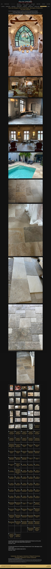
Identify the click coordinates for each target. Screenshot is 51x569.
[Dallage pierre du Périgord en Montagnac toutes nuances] (18, 464)
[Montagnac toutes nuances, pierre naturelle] (24, 445)
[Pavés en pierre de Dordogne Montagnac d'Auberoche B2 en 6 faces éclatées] (31, 529)
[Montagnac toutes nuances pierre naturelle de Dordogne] (37, 503)
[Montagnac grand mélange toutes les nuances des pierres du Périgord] (37, 509)
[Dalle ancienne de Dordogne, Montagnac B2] (11, 522)
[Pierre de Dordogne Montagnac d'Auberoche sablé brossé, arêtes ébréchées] (37, 529)
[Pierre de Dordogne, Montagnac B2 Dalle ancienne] (37, 516)
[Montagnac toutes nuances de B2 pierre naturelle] (25, 191)
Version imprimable (4, 565)
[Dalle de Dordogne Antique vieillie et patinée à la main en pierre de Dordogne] (24, 522)
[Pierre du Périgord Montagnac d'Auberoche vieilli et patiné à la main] (18, 535)
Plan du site (9, 565)
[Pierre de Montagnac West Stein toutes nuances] (24, 471)
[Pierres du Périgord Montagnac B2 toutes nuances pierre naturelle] (25, 327)
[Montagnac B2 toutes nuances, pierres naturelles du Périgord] (25, 230)
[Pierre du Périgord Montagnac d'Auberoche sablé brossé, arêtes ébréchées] (11, 535)
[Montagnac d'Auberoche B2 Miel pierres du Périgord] (37, 420)
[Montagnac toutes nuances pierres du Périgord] (11, 510)
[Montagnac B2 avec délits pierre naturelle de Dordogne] (11, 503)
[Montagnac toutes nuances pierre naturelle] (25, 111)
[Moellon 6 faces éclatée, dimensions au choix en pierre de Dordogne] (18, 522)
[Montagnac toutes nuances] (31, 458)
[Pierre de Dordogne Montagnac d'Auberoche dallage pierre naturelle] (30, 388)
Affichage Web (48, 566)
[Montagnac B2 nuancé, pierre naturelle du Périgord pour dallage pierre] (18, 413)
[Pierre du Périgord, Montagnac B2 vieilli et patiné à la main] (31, 516)
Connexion (48, 565)
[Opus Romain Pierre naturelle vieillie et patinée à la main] (31, 452)
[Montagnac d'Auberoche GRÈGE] (24, 465)
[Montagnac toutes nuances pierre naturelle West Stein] (25, 165)
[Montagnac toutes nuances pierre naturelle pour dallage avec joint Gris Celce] (37, 439)
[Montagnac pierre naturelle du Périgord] (25, 280)
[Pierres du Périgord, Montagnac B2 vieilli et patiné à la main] (24, 516)
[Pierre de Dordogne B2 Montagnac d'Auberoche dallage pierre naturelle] (30, 413)
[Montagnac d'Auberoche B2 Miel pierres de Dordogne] (18, 426)
